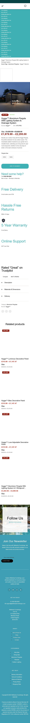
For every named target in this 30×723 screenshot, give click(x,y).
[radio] (4, 157)
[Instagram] (16, 589)
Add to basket (15, 166)
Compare (5, 277)
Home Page (4, 64)
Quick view (15, 342)
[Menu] (3, 6)
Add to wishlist (15, 277)
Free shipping (4, 10)
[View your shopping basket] (27, 6)
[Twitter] (13, 589)
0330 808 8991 (8, 176)
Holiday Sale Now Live (6, 14)
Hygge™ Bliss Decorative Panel (13, 401)
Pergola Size (5, 153)
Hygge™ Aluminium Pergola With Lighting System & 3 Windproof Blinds (13, 488)
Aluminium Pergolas (13, 64)
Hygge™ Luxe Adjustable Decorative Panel (14, 443)
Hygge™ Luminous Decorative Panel (14, 359)
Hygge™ (8, 125)
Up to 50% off (4, 12)
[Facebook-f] (9, 589)
